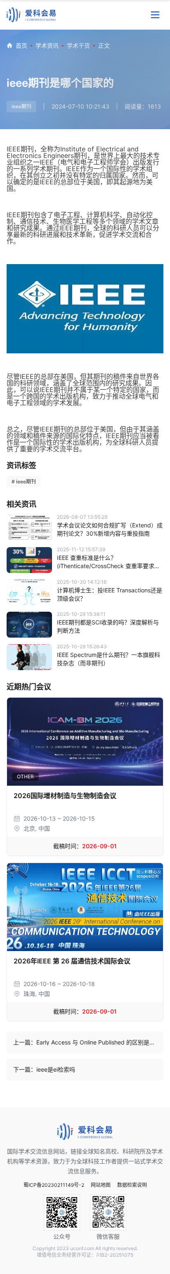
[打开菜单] (155, 15)
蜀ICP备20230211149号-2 (54, 1185)
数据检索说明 (132, 1185)
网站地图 (101, 1185)
